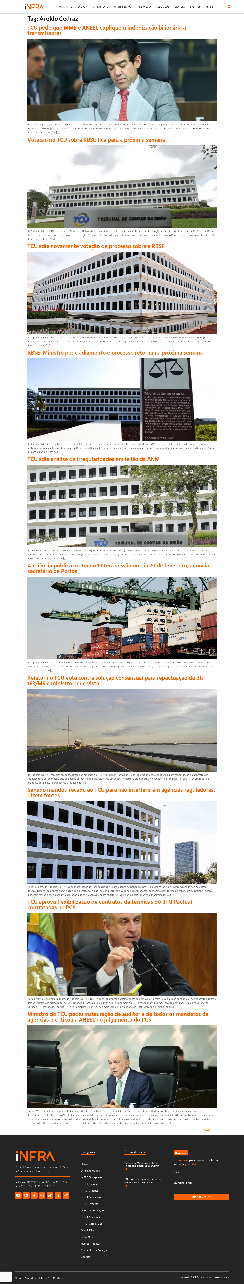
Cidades (180, 6)
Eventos (195, 6)
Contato (85, 1256)
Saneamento (101, 6)
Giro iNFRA (87, 1230)
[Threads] (66, 1195)
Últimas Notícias (90, 1170)
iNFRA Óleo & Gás (91, 1223)
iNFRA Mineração (91, 1217)
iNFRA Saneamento (92, 1197)
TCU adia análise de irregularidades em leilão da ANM (93, 459)
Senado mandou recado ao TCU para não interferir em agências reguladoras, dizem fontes (121, 792)
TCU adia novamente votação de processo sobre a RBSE (95, 246)
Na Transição (122, 6)
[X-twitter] (58, 1195)
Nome (177, 1171)
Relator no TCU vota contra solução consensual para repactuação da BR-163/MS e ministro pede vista (116, 680)
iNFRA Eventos (89, 1203)
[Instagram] (42, 1195)
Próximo (210, 1130)
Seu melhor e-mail (183, 1182)
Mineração (143, 6)
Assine (209, 6)
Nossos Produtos (91, 1243)
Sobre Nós (87, 1236)
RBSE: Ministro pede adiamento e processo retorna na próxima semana (115, 352)
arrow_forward (126, 1169)
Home (84, 1163)
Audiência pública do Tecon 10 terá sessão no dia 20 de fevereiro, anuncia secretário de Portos (118, 568)
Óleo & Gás (162, 6)
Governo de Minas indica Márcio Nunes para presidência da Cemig (141, 1164)
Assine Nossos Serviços (94, 1250)
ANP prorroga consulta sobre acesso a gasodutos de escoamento (143, 1180)
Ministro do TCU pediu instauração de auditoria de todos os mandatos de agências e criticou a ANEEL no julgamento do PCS (117, 1017)
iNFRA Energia (89, 1183)
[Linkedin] (26, 1195)
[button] (16, 7)
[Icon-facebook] (34, 1195)
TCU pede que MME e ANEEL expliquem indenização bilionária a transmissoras (106, 30)
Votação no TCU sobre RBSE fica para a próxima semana (96, 139)
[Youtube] (18, 1195)
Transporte (64, 6)
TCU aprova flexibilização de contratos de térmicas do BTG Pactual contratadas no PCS (109, 904)
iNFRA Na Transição (92, 1210)
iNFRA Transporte (91, 1177)
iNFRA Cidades (89, 1190)
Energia (82, 6)
